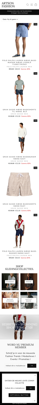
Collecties (21, 320)
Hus (14, 320)
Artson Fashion (8, 4)
